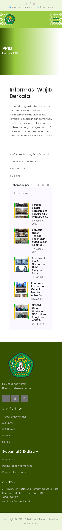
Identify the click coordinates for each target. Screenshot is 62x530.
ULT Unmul (8, 429)
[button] (56, 20)
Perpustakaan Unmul (14, 472)
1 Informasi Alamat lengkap (24, 161)
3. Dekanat (15, 175)
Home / (7, 53)
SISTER (6, 442)
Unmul (6, 435)
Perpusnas (8, 459)
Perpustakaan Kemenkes (17, 466)
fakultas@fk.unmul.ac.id (23, 7)
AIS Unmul (8, 423)
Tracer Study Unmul (14, 416)
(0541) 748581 (46, 7)
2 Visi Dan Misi (17, 168)
